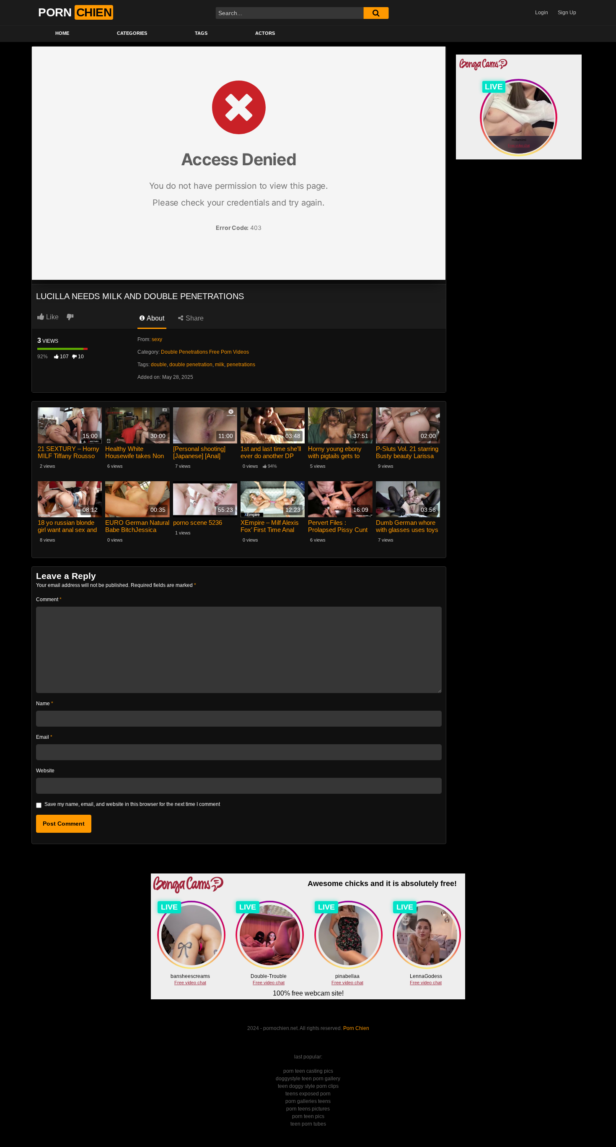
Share (194, 318)
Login (541, 13)
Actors (265, 33)
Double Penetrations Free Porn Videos (205, 352)
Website (45, 771)
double (159, 365)
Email (44, 737)
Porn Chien (356, 1028)
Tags (201, 33)
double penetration (190, 365)
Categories (132, 33)
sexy (157, 339)
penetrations (241, 365)
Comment (49, 599)
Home (62, 33)
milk (219, 365)
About (154, 318)
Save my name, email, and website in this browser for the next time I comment (132, 804)
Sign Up (567, 13)
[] (375, 13)
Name (44, 703)
